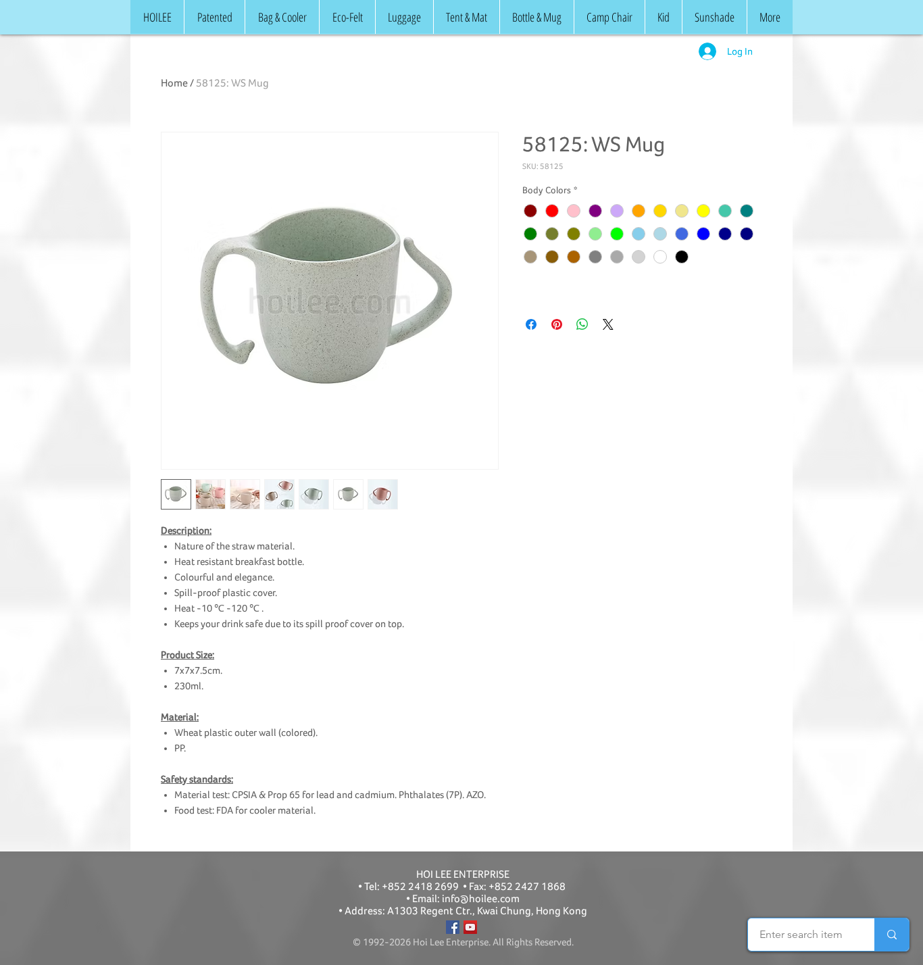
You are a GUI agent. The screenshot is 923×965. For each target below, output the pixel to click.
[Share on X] (608, 324)
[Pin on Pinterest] (557, 324)
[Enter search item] (891, 934)
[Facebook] (452, 927)
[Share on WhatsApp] (582, 324)
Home (174, 83)
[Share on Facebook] (531, 324)
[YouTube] (470, 927)
